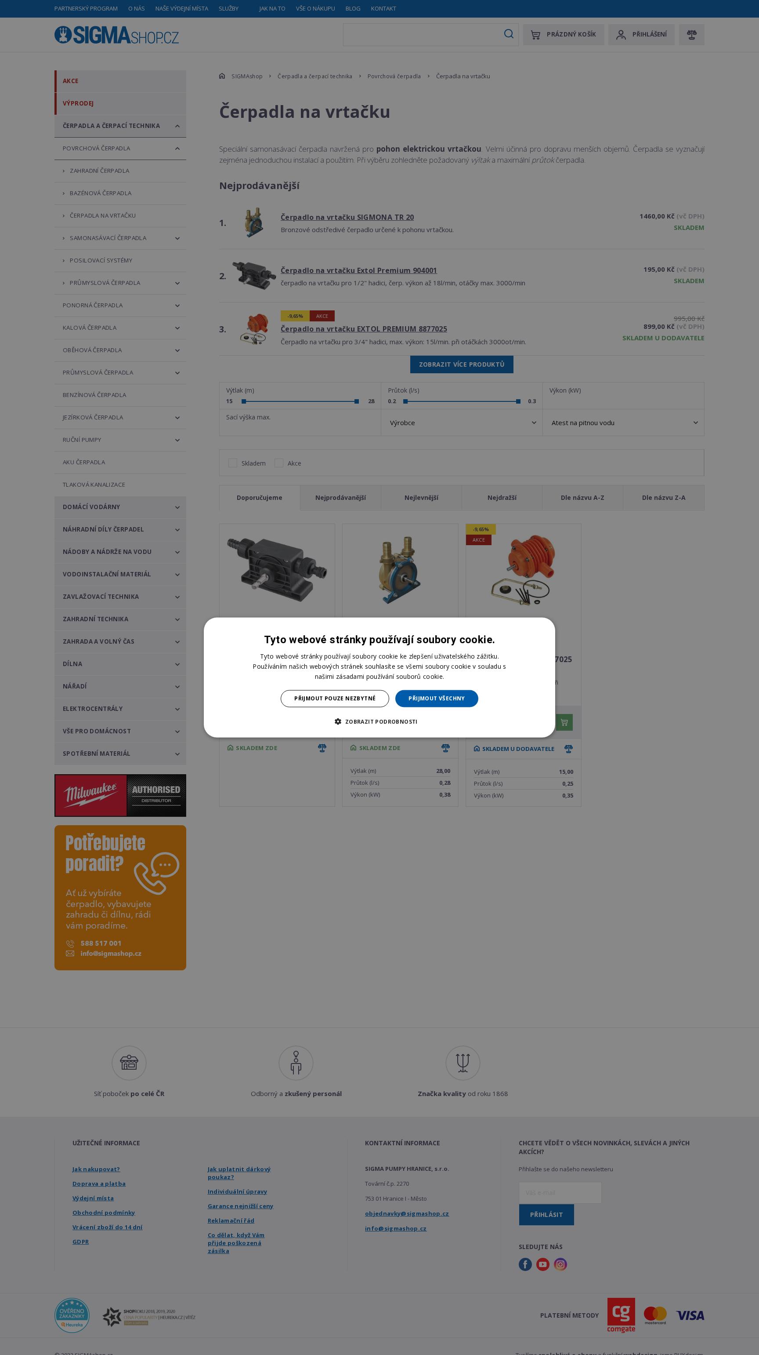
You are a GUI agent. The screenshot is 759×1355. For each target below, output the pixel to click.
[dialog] (379, 678)
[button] (379, 721)
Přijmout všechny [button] (436, 698)
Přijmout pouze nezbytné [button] (335, 698)
